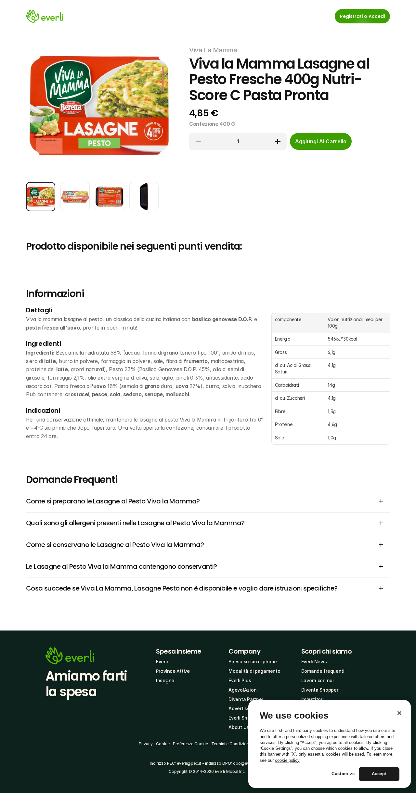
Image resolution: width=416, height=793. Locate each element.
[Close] (399, 713)
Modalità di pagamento (254, 671)
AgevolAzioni (243, 690)
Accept (379, 774)
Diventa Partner (245, 699)
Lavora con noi (317, 680)
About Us (238, 727)
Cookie (163, 743)
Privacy (146, 743)
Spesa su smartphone (252, 661)
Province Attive (173, 671)
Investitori (312, 699)
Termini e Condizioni (230, 743)
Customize (343, 774)
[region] (329, 744)
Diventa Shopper (319, 690)
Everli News (314, 661)
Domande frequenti (322, 671)
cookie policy (287, 760)
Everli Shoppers (245, 718)
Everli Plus (239, 680)
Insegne (165, 680)
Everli (162, 661)
